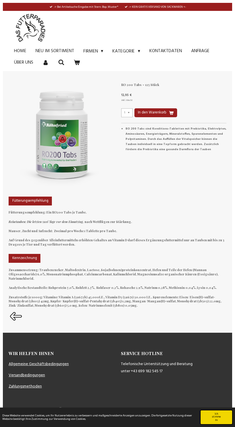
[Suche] (61, 62)
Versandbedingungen (27, 375)
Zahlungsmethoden (25, 386)
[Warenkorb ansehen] (76, 62)
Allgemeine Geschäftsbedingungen (39, 364)
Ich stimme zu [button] (216, 417)
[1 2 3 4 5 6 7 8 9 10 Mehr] (127, 112)
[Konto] (45, 62)
